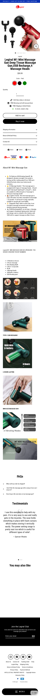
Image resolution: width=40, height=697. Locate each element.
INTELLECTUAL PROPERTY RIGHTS (14, 672)
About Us (8, 662)
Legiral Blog (14, 664)
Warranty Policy (20, 675)
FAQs (32, 662)
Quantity (5, 90)
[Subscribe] (33, 636)
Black (19, 83)
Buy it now (20, 121)
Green (25, 83)
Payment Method (25, 670)
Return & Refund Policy (9, 136)
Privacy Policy (14, 670)
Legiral (20, 56)
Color (20, 78)
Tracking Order (25, 662)
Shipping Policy (24, 664)
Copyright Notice (31, 672)
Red (14, 83)
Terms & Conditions (27, 667)
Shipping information (9, 129)
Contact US (6, 142)
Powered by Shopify (23, 681)
